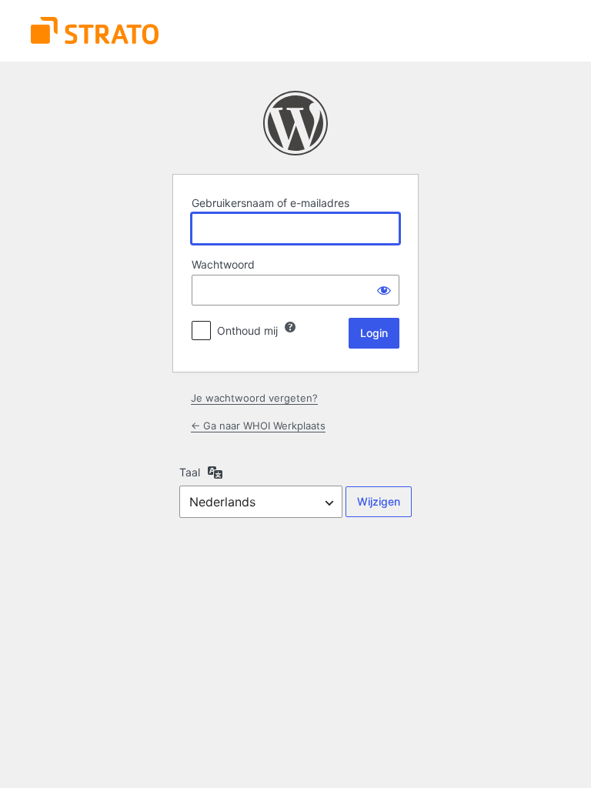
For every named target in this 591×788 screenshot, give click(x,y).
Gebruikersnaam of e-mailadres (270, 202)
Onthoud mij (247, 330)
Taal (189, 472)
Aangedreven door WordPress (295, 123)
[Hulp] (290, 327)
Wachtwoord (223, 264)
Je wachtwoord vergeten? (254, 398)
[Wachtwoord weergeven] (384, 290)
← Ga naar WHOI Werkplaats (258, 425)
